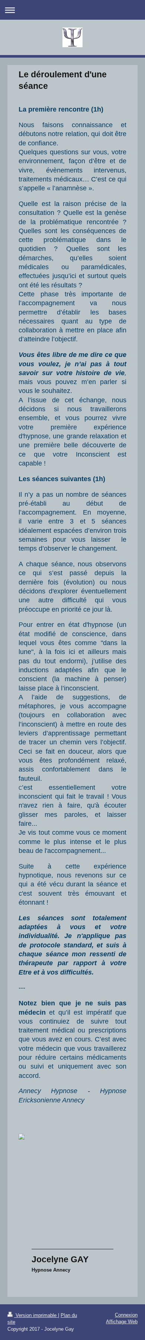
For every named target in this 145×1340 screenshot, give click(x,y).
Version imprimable (36, 1315)
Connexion (126, 1315)
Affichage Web (122, 1321)
